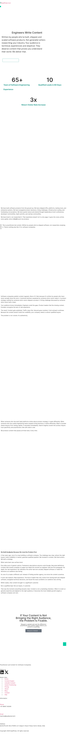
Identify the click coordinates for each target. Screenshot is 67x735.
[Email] (2, 711)
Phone (2, 704)
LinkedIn (15, 219)
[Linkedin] (2, 672)
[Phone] (2, 701)
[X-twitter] (6, 672)
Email (1, 714)
